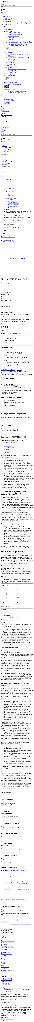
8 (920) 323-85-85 (6, 983)
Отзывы (6, 102)
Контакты (4, 972)
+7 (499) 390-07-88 (6, 18)
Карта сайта (4, 1017)
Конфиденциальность (7, 1019)
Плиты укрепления (7, 946)
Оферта (3, 1020)
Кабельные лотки (21, 870)
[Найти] (2, 14)
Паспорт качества (9, 100)
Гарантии (7, 103)
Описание (7, 446)
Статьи (3, 968)
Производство (8, 99)
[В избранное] (1, 285)
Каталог (3, 937)
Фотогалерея (5, 967)
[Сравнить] (2, 287)
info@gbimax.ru (5, 16)
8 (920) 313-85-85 (6, 981)
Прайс (3, 965)
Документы (8, 451)
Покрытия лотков (6, 942)
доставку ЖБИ (16, 688)
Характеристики (9, 447)
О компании (4, 949)
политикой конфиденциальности (21, 924)
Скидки (3, 963)
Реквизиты (4, 975)
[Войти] (1, 170)
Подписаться (5, 936)
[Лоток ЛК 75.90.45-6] (18, 258)
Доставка (7, 452)
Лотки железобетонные (8, 941)
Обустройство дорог (7, 947)
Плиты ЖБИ (5, 944)
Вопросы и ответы (6, 970)
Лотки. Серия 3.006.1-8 (8, 870)
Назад (11, 199)
